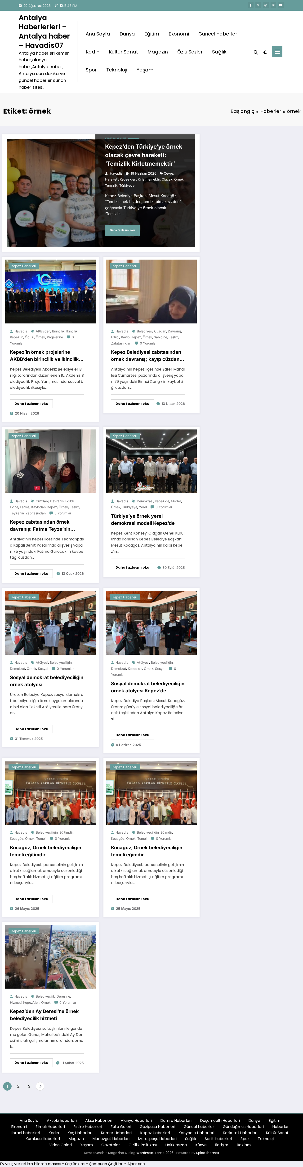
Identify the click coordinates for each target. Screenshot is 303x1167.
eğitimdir (66, 832)
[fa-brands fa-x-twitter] (258, 5)
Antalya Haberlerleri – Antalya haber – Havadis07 (44, 31)
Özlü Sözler (190, 52)
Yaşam (145, 69)
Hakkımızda (176, 1145)
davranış (174, 331)
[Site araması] (256, 51)
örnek (179, 179)
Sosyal (43, 669)
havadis (116, 173)
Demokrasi (145, 501)
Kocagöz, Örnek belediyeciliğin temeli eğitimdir (45, 851)
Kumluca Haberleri (43, 1138)
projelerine (55, 337)
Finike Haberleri (87, 1126)
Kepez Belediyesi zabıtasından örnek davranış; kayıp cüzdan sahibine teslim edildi (146, 356)
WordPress (145, 1152)
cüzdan (160, 331)
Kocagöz (16, 838)
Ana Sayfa (98, 34)
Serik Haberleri (218, 1138)
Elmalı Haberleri (50, 1126)
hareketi (111, 179)
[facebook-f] (251, 5)
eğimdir (166, 832)
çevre (168, 173)
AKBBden (43, 331)
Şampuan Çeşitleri (106, 1164)
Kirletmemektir (149, 179)
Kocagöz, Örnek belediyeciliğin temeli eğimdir (146, 851)
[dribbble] (266, 5)
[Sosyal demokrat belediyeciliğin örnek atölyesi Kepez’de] (151, 622)
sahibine (160, 337)
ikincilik (72, 331)
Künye (201, 1145)
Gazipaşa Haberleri (157, 1126)
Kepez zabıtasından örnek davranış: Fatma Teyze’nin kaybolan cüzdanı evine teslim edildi (44, 526)
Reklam (244, 1145)
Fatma (25, 507)
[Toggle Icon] (277, 51)
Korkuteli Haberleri (240, 1133)
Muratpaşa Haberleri (157, 1138)
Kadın (92, 52)
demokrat (17, 669)
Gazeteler (110, 1145)
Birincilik (58, 331)
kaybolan (38, 507)
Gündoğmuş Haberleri (243, 1126)
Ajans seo (136, 1164)
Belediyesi (144, 331)
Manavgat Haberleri (110, 1138)
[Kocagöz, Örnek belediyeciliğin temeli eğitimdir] (50, 792)
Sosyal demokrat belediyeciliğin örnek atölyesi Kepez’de (147, 687)
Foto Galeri (121, 1126)
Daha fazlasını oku (122, 230)
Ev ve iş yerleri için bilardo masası (30, 1164)
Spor (91, 69)
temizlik (111, 185)
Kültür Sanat (123, 52)
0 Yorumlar (148, 343)
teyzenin (17, 513)
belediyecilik (45, 996)
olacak (167, 179)
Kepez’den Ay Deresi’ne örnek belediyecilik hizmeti (44, 1014)
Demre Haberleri (176, 1120)
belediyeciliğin (61, 662)
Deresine (63, 996)
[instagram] (273, 5)
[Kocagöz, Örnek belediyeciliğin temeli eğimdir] (151, 792)
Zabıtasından (121, 343)
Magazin (157, 52)
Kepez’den (128, 179)
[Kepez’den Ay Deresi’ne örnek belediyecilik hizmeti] (50, 956)
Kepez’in (16, 337)
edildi (115, 337)
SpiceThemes (207, 1152)
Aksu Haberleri (98, 1120)
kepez (136, 337)
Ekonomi (179, 34)
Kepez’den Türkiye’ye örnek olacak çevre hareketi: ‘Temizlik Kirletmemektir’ (143, 155)
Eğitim (151, 34)
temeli (41, 838)
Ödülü (29, 337)
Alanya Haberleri (136, 1120)
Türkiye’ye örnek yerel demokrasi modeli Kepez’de (143, 519)
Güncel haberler (217, 34)
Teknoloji (116, 69)
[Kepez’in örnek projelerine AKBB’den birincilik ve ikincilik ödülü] (50, 291)
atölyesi (42, 662)
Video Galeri (60, 1145)
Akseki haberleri (62, 1120)
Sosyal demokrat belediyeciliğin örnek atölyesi (46, 681)
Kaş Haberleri (79, 1133)
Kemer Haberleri (116, 1133)
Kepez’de (162, 501)
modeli (176, 501)
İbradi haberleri (25, 1133)
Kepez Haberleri (115, 138)
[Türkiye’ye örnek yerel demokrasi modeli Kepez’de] (151, 461)
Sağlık (219, 52)
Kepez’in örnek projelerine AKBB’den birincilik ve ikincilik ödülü (44, 356)
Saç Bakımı (75, 1164)
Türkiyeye (126, 185)
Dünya (127, 34)
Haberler (280, 1126)
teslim (173, 337)
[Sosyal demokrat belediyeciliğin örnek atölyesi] (50, 622)
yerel (143, 507)
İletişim (221, 1145)
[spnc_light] (265, 51)
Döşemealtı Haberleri (220, 1120)
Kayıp (125, 337)
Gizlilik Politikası (143, 1145)
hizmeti (16, 1002)
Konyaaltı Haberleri (196, 1133)
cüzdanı (42, 501)
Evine (14, 507)
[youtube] (281, 5)
